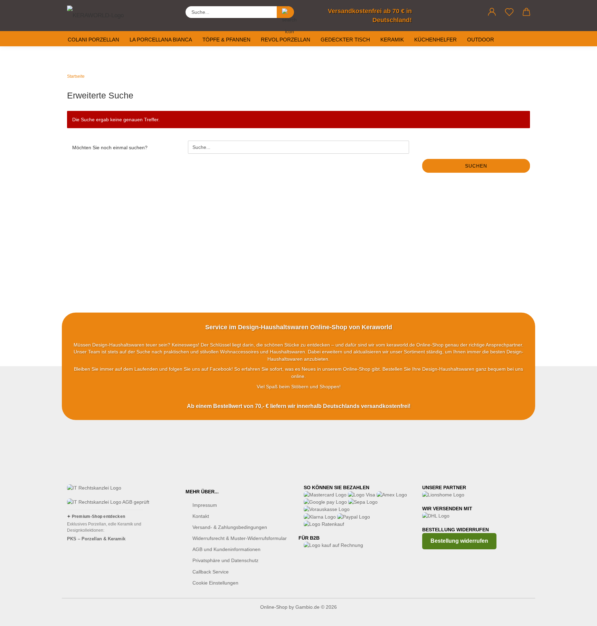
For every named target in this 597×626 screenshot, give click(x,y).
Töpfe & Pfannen (226, 39)
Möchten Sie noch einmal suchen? (110, 147)
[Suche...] (285, 12)
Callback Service (210, 572)
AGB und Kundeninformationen (226, 549)
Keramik (392, 39)
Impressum (204, 505)
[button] (492, 12)
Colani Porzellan (93, 39)
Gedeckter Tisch (345, 39)
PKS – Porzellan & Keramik (96, 538)
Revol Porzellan (285, 39)
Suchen (476, 166)
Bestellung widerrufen (459, 541)
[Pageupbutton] (578, 615)
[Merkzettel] (509, 12)
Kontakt (200, 516)
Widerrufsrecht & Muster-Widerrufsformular (239, 538)
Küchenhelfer (435, 39)
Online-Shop (273, 607)
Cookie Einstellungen (215, 583)
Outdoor (480, 39)
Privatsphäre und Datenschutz (225, 560)
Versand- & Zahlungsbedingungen (229, 527)
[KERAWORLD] (101, 14)
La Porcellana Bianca (161, 39)
